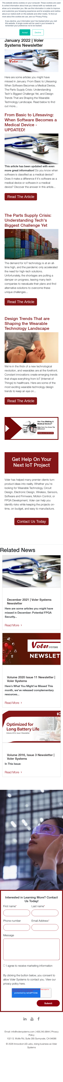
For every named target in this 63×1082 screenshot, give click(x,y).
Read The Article (20, 197)
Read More (12, 625)
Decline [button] (38, 32)
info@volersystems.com (23, 1031)
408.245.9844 (43, 1031)
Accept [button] (25, 32)
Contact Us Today (31, 521)
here (22, 983)
